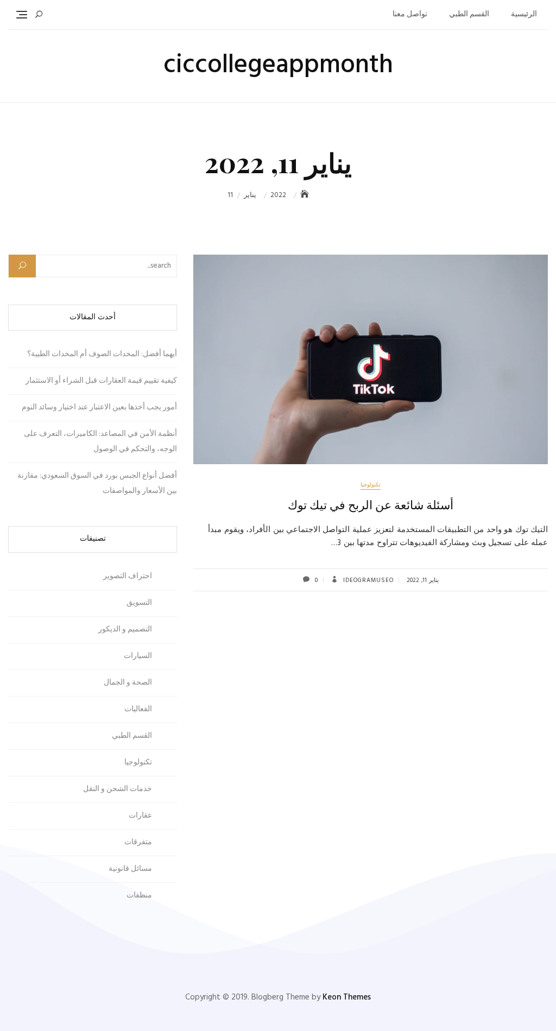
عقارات (140, 815)
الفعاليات (138, 709)
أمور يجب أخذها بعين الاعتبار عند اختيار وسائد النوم (99, 407)
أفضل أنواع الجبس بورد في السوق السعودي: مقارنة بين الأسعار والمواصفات (97, 483)
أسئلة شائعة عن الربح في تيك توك (370, 504)
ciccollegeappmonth (278, 65)
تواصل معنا (410, 14)
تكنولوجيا (371, 484)
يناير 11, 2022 (423, 580)
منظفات (139, 895)
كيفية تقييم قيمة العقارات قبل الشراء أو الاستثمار (101, 381)
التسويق (139, 603)
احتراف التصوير (127, 576)
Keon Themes (347, 997)
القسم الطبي (469, 14)
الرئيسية (524, 14)
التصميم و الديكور (125, 629)
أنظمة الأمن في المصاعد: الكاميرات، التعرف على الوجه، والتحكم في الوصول (100, 442)
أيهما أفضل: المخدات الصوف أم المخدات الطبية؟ (102, 354)
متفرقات (138, 842)
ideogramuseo (367, 580)
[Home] (306, 195)
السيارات (138, 656)
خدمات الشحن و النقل (117, 789)
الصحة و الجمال (128, 682)
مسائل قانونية (130, 869)
